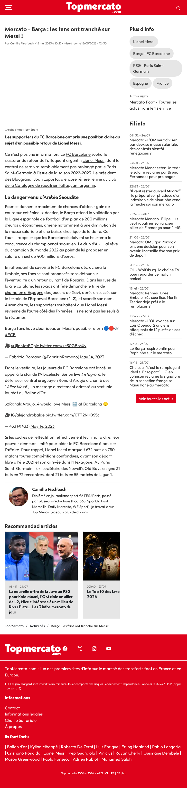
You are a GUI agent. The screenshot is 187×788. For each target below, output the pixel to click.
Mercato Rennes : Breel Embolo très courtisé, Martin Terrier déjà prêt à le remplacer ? (154, 299)
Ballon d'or (17, 746)
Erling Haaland (135, 746)
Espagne (140, 83)
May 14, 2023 (92, 356)
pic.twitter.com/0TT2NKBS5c (72, 414)
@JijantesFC (22, 345)
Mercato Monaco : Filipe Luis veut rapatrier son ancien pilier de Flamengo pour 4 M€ (155, 223)
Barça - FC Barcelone (151, 53)
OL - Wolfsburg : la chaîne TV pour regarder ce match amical (154, 274)
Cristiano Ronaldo (23, 752)
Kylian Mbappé (44, 746)
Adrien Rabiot (85, 759)
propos (15, 726)
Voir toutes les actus (156, 398)
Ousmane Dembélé (161, 752)
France (163, 83)
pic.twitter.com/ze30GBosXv (59, 345)
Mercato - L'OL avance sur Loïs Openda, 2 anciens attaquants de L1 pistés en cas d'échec (155, 327)
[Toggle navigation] (9, 7)
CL (107, 773)
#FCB (10, 334)
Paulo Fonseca (56, 759)
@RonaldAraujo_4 (22, 403)
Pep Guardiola (82, 752)
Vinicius (105, 752)
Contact (12, 707)
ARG (100, 773)
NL (124, 773)
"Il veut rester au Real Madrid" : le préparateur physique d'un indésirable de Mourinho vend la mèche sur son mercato (155, 197)
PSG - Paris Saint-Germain (148, 68)
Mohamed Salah (116, 759)
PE (112, 773)
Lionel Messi (93, 160)
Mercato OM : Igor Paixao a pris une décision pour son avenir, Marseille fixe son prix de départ (155, 248)
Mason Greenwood (23, 759)
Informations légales (24, 713)
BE (118, 773)
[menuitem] (178, 7)
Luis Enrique (107, 746)
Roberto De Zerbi (77, 746)
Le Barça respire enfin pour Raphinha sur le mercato (153, 350)
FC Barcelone (78, 154)
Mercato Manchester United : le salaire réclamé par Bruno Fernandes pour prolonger (155, 172)
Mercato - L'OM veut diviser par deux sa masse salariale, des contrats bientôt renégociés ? (154, 146)
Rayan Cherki (127, 752)
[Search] (178, 7)
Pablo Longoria (166, 746)
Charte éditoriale (21, 720)
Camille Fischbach (49, 489)
